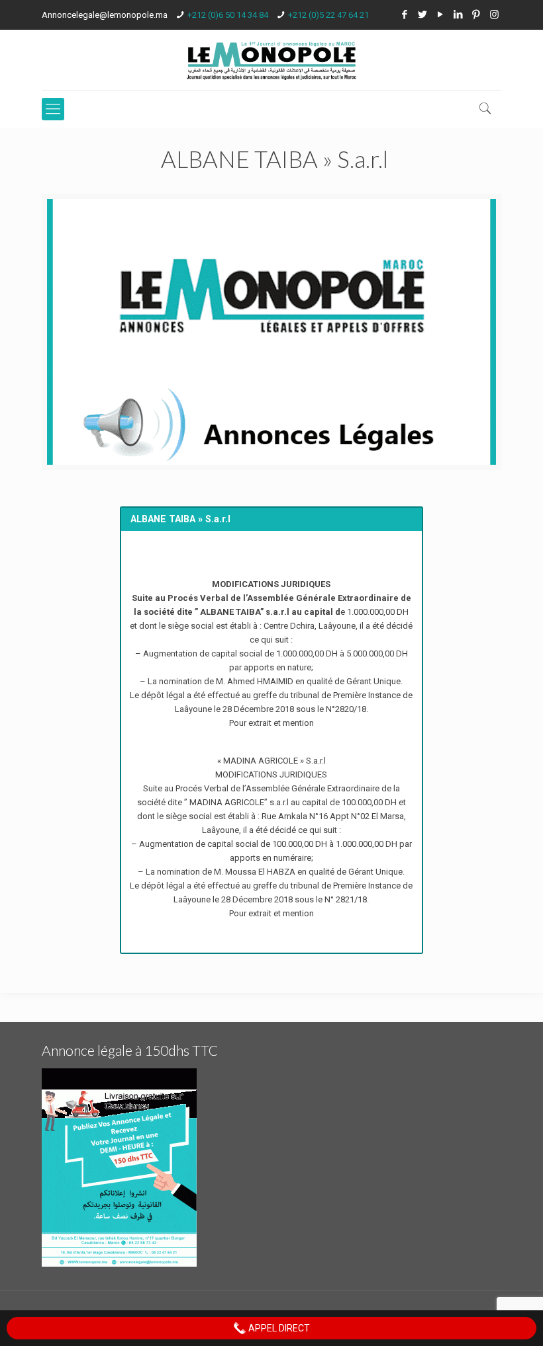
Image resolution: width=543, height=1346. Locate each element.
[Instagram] (494, 14)
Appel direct (278, 1328)
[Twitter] (423, 14)
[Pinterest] (476, 14)
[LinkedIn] (459, 14)
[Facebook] (405, 14)
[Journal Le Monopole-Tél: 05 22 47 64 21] (271, 60)
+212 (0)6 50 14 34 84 (227, 15)
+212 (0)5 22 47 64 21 (328, 15)
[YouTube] (441, 14)
